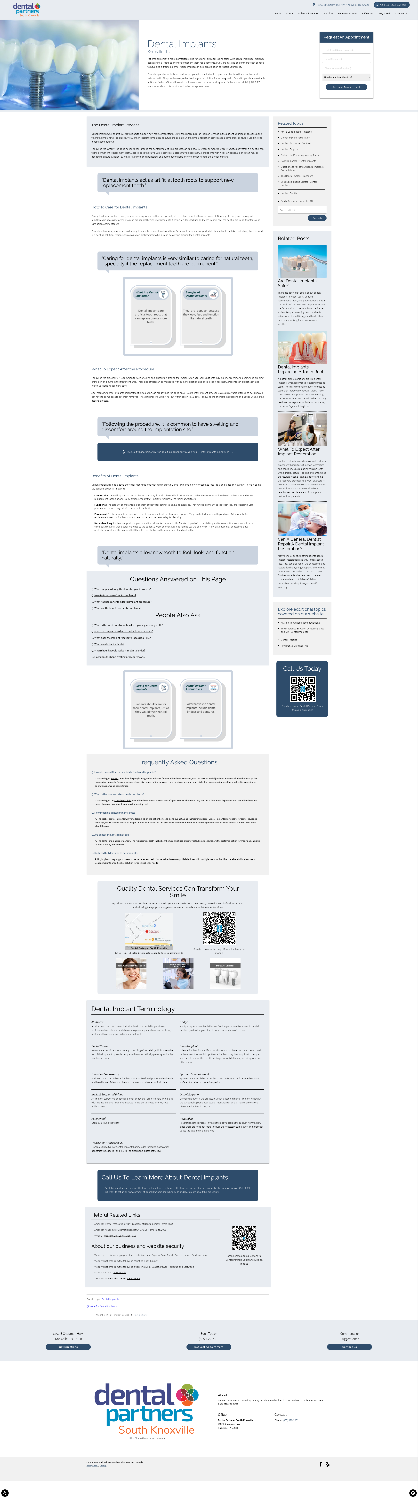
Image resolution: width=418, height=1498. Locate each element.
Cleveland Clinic (122, 800)
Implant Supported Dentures (296, 143)
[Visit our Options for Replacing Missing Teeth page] (131, 987)
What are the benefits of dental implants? (117, 608)
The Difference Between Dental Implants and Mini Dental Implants (302, 630)
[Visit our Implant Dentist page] (225, 987)
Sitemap (103, 1465)
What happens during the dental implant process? (122, 589)
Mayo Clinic (155, 152)
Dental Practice (289, 639)
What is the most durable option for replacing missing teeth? (128, 625)
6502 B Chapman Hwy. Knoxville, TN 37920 (342, 4)
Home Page (154, 1229)
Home (278, 13)
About (289, 13)
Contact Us (401, 13)
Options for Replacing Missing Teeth (300, 155)
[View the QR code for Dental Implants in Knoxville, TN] (219, 944)
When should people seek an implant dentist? (119, 650)
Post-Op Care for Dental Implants (298, 160)
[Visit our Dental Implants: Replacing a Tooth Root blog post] (302, 362)
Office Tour (368, 13)
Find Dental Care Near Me (294, 645)
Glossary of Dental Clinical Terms (149, 1223)
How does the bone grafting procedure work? (119, 657)
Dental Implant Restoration (295, 137)
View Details (119, 1272)
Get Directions (68, 1346)
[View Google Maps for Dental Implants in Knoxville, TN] (149, 949)
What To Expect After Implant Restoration (298, 451)
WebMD (114, 778)
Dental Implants (110, 1299)
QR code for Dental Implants (102, 1306)
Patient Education (347, 13)
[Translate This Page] (413, 1493)
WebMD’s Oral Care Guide (117, 1235)
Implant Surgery (289, 149)
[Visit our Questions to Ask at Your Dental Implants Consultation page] (178, 987)
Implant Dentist (289, 193)
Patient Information (308, 13)
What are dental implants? (109, 644)
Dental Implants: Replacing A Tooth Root (300, 369)
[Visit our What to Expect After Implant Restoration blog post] (302, 445)
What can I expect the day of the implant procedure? (123, 631)
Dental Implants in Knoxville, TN (216, 451)
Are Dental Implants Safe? (297, 283)
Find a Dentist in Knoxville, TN (297, 201)
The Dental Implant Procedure (297, 175)
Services (328, 13)
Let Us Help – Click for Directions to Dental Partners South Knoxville (149, 952)
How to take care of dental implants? (115, 595)
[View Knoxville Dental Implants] (69, 109)
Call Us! (393, 4)
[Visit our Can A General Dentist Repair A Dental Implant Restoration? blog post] (302, 535)
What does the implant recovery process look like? (122, 638)
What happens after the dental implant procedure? (123, 602)
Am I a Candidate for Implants (296, 131)
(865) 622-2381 (252, 82)
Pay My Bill (385, 13)
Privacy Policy (92, 1465)
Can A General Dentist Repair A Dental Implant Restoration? (301, 544)
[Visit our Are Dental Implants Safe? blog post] (302, 276)
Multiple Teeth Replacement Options (300, 622)
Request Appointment (209, 1346)
